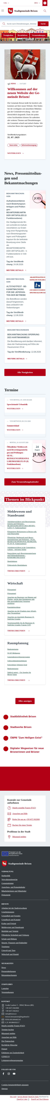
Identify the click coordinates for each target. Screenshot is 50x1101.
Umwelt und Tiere (8, 950)
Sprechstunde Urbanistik (17, 404)
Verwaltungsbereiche (9, 879)
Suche (43, 24)
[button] (6, 3)
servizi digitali (23, 1097)
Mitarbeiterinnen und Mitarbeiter (13, 891)
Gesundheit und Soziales (10, 916)
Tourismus (5, 947)
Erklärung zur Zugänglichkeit (12, 1053)
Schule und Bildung (9, 939)
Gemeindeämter (7, 883)
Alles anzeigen (25, 701)
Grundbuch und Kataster (10, 920)
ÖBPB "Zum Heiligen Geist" (26, 737)
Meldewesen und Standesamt (12, 927)
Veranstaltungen (38, 35)
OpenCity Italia (33, 1097)
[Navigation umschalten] (2, 10)
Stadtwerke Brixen (20, 727)
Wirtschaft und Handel (10, 954)
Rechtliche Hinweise (9, 1045)
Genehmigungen (7, 912)
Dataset (4, 1049)
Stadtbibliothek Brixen (23, 716)
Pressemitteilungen (8, 971)
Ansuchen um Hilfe (9, 1037)
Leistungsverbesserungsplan (12, 1060)
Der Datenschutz (7, 1041)
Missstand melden (8, 1033)
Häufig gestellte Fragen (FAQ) (13, 1026)
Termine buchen (7, 1030)
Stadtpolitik (5, 876)
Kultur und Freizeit (8, 924)
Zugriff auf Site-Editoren (40, 1099)
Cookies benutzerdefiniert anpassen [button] (15, 1085)
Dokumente (5, 895)
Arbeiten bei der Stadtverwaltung (14, 908)
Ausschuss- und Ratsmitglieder (13, 887)
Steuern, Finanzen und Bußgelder (14, 943)
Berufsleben (22, 35)
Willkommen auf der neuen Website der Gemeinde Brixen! (23, 93)
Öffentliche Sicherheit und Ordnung (15, 935)
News (13, 84)
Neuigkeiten (8, 35)
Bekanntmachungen (9, 975)
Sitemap (4, 1089)
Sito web (13, 1097)
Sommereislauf (13, 426)
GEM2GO (5, 1057)
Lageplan (5, 988)
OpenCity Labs (22, 1099)
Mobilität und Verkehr (9, 931)
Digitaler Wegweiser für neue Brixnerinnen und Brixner (27, 750)
